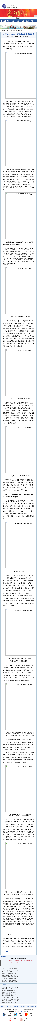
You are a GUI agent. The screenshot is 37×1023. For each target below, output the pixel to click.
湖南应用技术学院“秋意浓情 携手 (9, 992)
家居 (27, 21)
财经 (13, 21)
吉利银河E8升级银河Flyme (8, 988)
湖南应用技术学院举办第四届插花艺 (10, 999)
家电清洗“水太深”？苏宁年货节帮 (9, 982)
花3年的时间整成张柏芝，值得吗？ (10, 976)
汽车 (18, 21)
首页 (3, 21)
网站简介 (3, 1006)
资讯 (8, 21)
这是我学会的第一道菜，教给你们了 (10, 975)
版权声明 (29, 1006)
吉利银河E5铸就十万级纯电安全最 (10, 987)
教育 (22, 21)
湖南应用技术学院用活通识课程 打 (10, 1000)
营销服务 (16, 1006)
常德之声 (15, 30)
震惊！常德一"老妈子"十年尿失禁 (9, 968)
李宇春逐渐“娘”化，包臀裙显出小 (9, 980)
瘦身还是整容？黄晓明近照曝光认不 (10, 970)
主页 (11, 30)
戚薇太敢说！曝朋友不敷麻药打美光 (10, 973)
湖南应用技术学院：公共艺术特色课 (10, 1002)
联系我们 (9, 1006)
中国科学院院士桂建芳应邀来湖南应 (10, 994)
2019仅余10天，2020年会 (8, 971)
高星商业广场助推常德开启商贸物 (18, 958)
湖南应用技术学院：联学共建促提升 (10, 995)
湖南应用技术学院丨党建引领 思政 (10, 997)
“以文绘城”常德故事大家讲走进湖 (9, 990)
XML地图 (22, 1006)
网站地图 (34, 1006)
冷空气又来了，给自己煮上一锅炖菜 (10, 978)
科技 (32, 21)
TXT (18, 1007)
